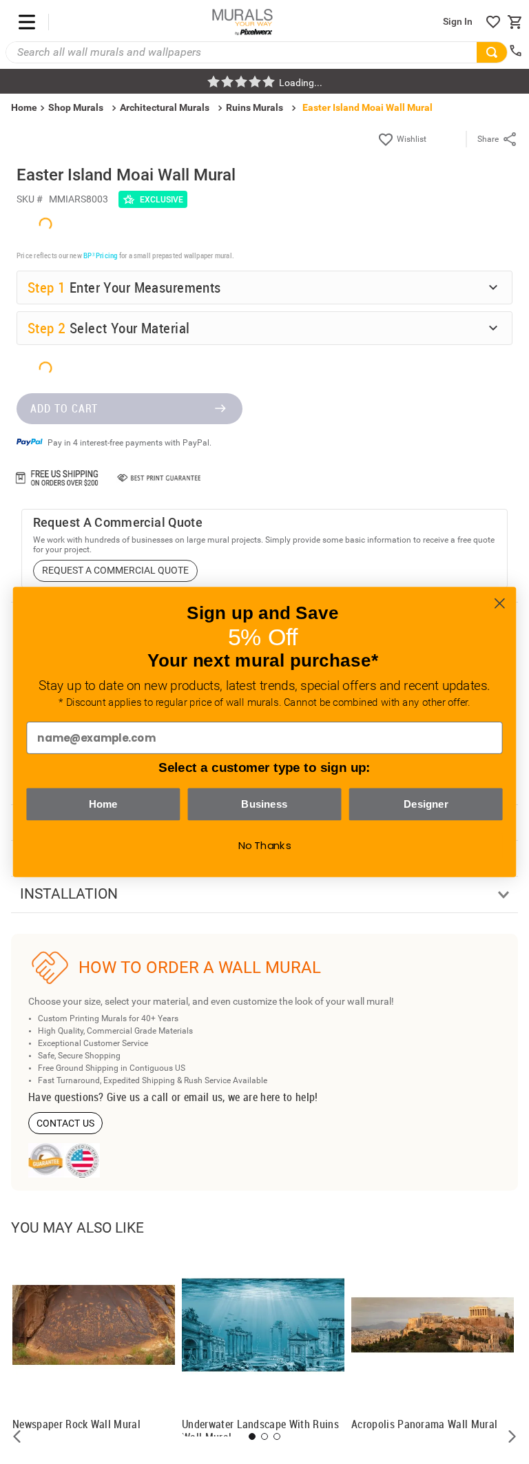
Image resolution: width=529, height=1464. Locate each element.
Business (264, 803)
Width (42, 1074)
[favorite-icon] (493, 22)
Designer (426, 803)
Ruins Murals (254, 107)
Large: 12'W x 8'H (84, 1218)
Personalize (144, 1289)
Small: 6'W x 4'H (80, 1170)
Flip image (70, 1289)
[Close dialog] (499, 603)
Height (44, 1114)
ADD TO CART (64, 1416)
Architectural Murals (164, 107)
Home (103, 803)
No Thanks (264, 845)
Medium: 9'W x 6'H (86, 1194)
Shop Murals (75, 107)
